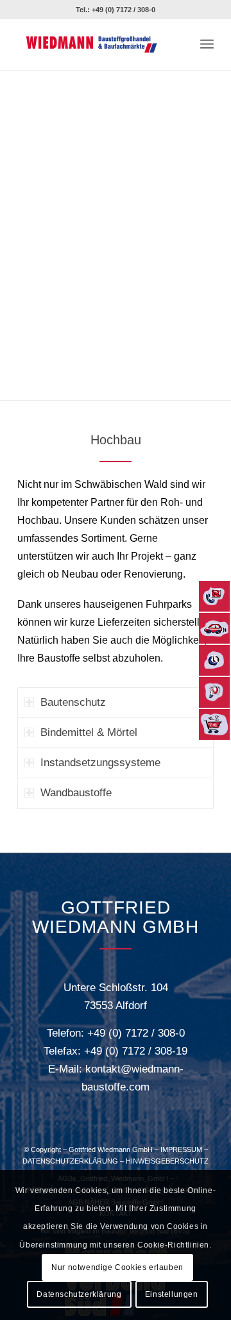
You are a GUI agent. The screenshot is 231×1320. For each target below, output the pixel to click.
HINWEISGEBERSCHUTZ (167, 1161)
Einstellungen (171, 1294)
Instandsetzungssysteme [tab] (100, 762)
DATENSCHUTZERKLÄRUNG (70, 1161)
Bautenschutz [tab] (73, 702)
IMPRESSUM (181, 1149)
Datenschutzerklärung (79, 1294)
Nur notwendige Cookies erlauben (117, 1267)
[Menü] (207, 44)
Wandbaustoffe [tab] (76, 793)
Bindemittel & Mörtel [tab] (88, 732)
